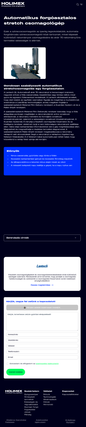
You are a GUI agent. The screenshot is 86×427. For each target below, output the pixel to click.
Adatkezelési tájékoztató (41, 421)
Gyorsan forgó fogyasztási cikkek (31, 409)
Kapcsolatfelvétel (70, 394)
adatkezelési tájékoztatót (47, 364)
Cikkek (46, 402)
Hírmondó (48, 404)
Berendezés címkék (17, 237)
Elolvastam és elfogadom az (34, 364)
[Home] (13, 4)
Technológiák (49, 397)
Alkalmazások (50, 399)
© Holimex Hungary (70, 421)
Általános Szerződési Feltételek (15, 421)
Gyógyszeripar (31, 394)
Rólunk (46, 394)
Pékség (27, 415)
